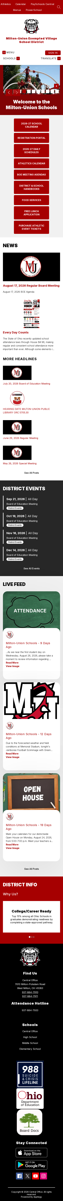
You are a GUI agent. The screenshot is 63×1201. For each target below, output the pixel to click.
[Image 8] (47, 91)
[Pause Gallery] (56, 86)
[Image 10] (57, 91)
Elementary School (30, 1048)
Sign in (53, 52)
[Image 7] (43, 91)
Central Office (30, 1031)
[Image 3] (24, 91)
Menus (17, 10)
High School (30, 1037)
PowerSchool (34, 10)
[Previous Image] (9, 93)
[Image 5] (33, 91)
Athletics (6, 4)
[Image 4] (29, 91)
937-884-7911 (30, 996)
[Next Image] (16, 93)
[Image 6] (38, 91)
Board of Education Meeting (22, 503)
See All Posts (31, 472)
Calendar (21, 4)
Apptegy (38, 1197)
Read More (12, 662)
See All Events (32, 568)
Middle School (30, 1043)
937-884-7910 (30, 992)
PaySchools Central (42, 4)
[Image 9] (52, 91)
